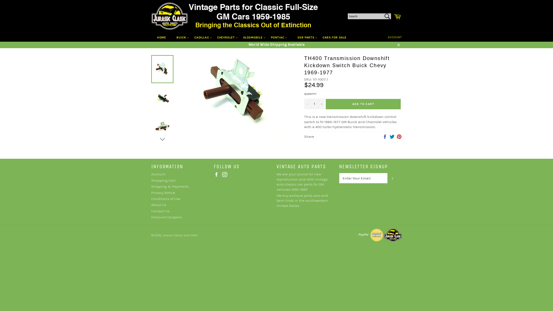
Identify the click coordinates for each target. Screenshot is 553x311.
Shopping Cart (163, 180)
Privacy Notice (163, 192)
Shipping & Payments (170, 186)
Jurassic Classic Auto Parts (180, 235)
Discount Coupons (166, 217)
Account (395, 37)
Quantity (310, 93)
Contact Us (160, 211)
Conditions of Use (165, 199)
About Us (158, 205)
